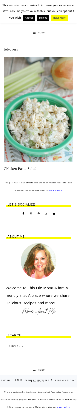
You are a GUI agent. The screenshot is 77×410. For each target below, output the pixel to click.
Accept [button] (29, 17)
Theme (29, 380)
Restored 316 (44, 380)
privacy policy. (56, 190)
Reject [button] (43, 17)
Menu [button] (41, 33)
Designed (60, 380)
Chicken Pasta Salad (20, 169)
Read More (59, 17)
